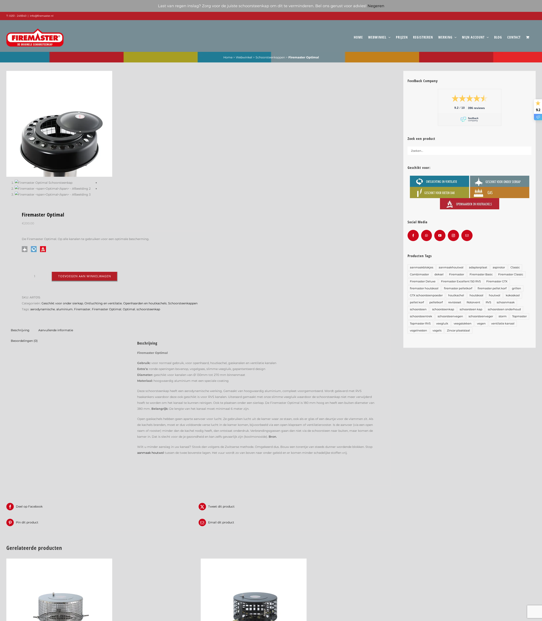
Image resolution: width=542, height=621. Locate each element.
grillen (516, 288)
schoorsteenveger (481, 316)
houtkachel (456, 295)
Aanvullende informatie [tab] (55, 330)
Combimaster (419, 274)
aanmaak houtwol (150, 453)
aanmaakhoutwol (451, 267)
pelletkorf (436, 302)
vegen (481, 323)
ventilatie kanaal (502, 323)
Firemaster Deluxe (423, 281)
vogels (437, 330)
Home (227, 57)
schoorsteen (418, 309)
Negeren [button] (376, 6)
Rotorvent (473, 302)
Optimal (129, 309)
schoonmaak (506, 302)
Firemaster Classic (510, 274)
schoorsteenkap (148, 309)
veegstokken (462, 323)
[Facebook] (413, 235)
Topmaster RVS (420, 323)
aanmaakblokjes (421, 267)
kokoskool (513, 295)
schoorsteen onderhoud (504, 309)
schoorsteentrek (421, 316)
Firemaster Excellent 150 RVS (461, 281)
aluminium (64, 309)
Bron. (273, 437)
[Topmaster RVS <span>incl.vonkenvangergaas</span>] (59, 561)
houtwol (494, 295)
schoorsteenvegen (450, 316)
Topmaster (519, 316)
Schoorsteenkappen (270, 57)
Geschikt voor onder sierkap (62, 303)
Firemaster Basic (481, 274)
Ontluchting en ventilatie (103, 303)
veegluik (442, 323)
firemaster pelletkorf (458, 288)
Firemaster (82, 309)
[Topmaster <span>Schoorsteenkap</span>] (254, 561)
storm (503, 316)
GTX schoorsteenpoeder (426, 295)
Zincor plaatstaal (458, 330)
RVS (488, 302)
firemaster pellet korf (492, 288)
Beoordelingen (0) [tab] (24, 341)
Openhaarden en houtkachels (145, 303)
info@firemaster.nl (41, 15)
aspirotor (499, 267)
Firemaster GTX (496, 281)
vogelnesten (418, 330)
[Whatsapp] (426, 235)
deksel (439, 274)
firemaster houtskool (424, 288)
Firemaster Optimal (106, 309)
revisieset (454, 302)
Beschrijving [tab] (20, 330)
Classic (515, 267)
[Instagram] (453, 235)
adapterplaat (478, 267)
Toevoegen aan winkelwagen (84, 276)
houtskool (476, 295)
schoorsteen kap (471, 309)
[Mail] (467, 235)
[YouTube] (439, 235)
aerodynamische (42, 309)
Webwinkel (244, 57)
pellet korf (417, 302)
